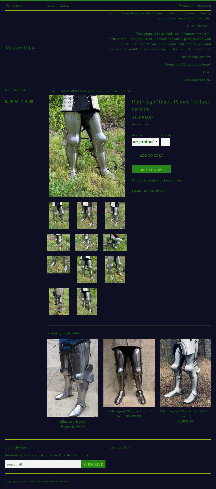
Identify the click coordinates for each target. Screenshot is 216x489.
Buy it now (151, 170)
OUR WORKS (15, 89)
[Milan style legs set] (72, 378)
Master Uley (19, 47)
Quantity (166, 135)
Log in (51, 6)
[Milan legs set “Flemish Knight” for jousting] (185, 373)
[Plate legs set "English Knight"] (129, 373)
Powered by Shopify (55, 481)
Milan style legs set (72, 421)
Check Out (204, 6)
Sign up (64, 6)
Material (137, 135)
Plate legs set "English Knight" (129, 411)
